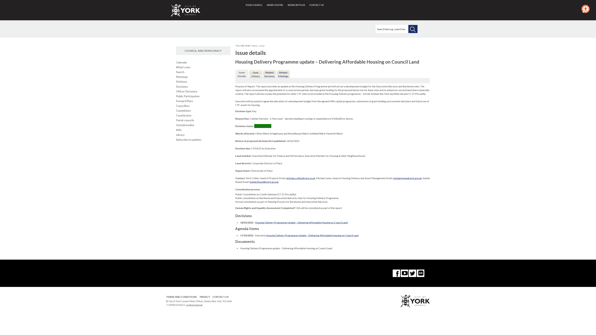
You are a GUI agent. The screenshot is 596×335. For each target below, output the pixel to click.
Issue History (255, 74)
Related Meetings (283, 74)
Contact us (316, 5)
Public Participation (188, 96)
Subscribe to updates (188, 139)
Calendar (181, 62)
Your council (254, 5)
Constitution (183, 115)
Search (180, 72)
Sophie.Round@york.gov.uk (264, 181)
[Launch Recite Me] (585, 9)
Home (254, 46)
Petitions (181, 81)
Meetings (182, 76)
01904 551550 (176, 305)
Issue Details (242, 74)
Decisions (182, 86)
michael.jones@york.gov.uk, (407, 178)
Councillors (183, 105)
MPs (179, 130)
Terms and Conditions (181, 296)
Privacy (205, 296)
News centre (275, 5)
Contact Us (220, 296)
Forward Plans (184, 101)
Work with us (296, 5)
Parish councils (185, 120)
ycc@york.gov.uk (194, 305)
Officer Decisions (186, 91)
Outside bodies (185, 125)
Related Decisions (269, 74)
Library (180, 134)
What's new (183, 67)
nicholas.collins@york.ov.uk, (301, 178)
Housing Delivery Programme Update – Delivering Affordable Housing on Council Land (301, 222)
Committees (183, 110)
